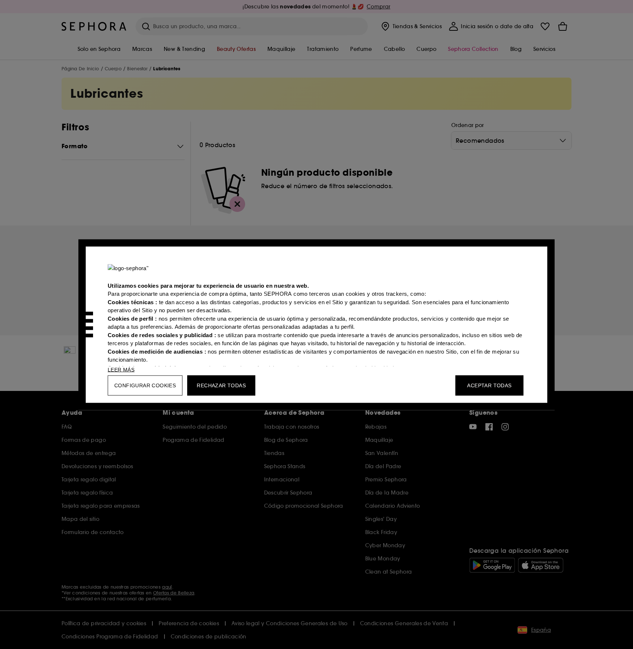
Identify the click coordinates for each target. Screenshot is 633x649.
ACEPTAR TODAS (489, 385)
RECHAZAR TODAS (221, 385)
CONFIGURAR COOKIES (145, 385)
